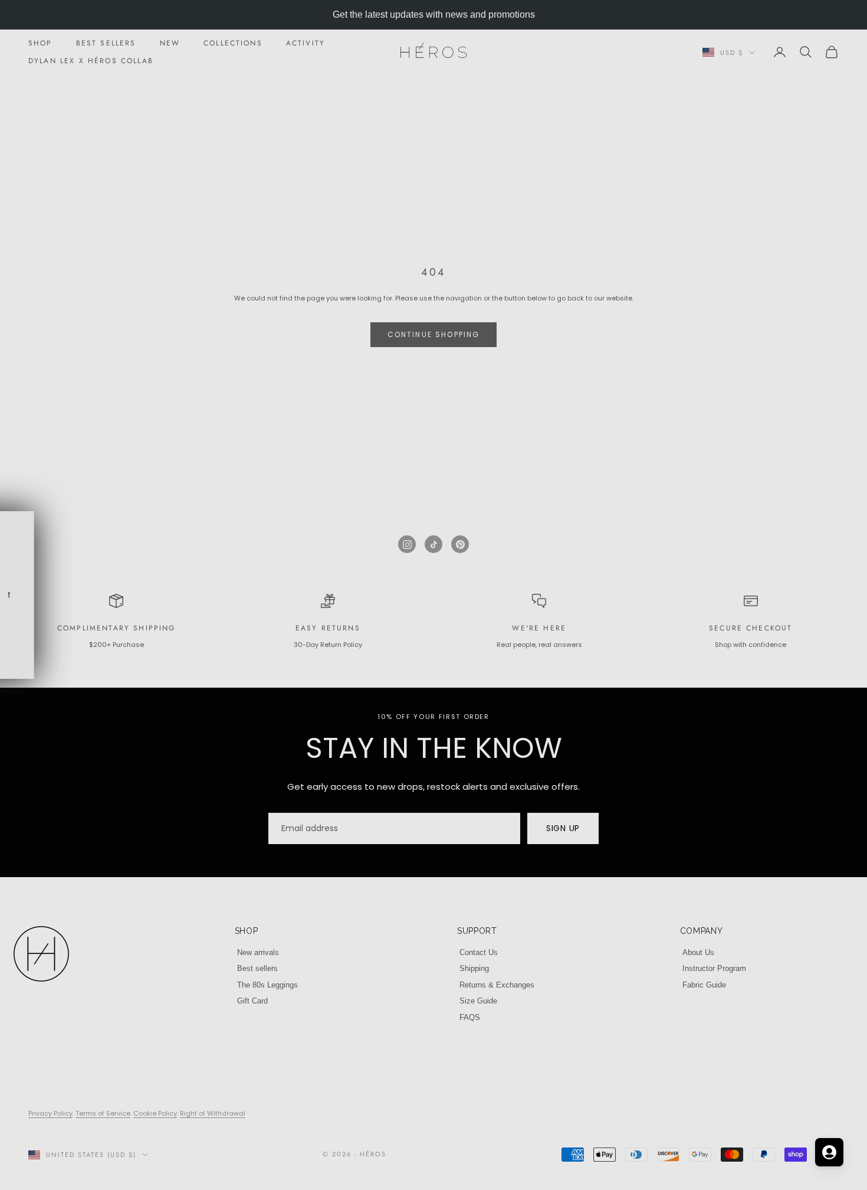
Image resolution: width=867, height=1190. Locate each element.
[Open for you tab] (829, 1152)
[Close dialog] (648, 453)
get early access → (433, 652)
